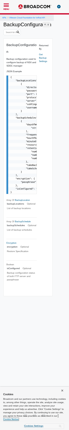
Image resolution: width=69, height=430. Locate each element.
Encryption (11, 243)
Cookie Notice (11, 419)
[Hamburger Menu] (6, 5)
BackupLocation (22, 200)
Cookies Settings (33, 426)
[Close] (62, 391)
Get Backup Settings (43, 57)
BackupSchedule (23, 221)
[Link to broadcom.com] (34, 6)
